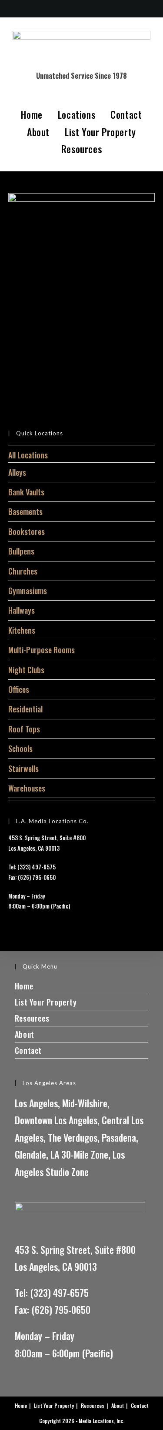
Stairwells (23, 768)
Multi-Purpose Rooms (41, 649)
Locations (76, 114)
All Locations (28, 455)
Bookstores (26, 531)
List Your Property (100, 132)
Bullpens (21, 551)
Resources (81, 149)
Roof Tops (24, 729)
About (38, 132)
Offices (18, 689)
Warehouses (26, 788)
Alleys (17, 472)
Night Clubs (26, 669)
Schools (20, 748)
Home (31, 114)
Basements (25, 511)
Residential (25, 709)
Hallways (21, 610)
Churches (22, 571)
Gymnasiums (27, 590)
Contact (126, 114)
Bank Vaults (26, 492)
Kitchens (21, 630)
